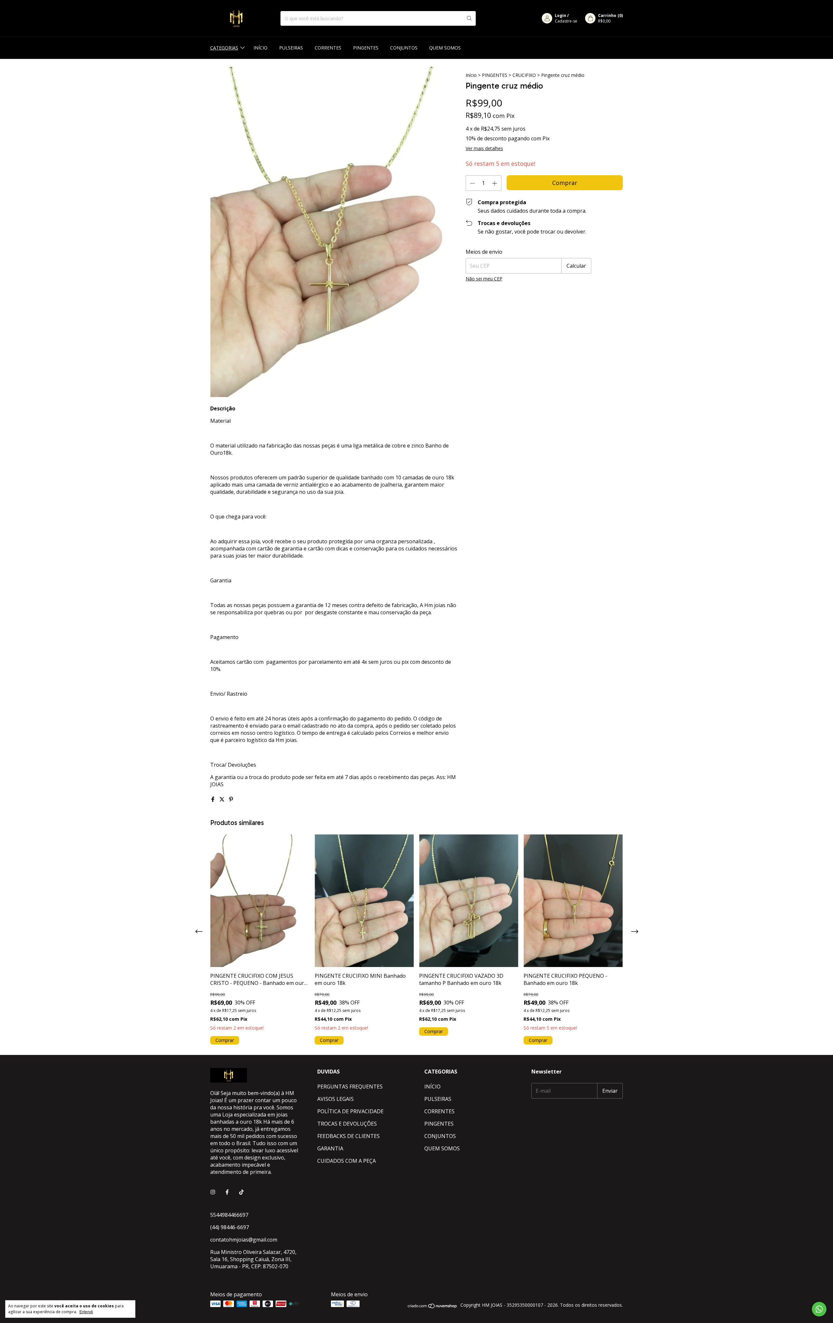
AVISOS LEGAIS (335, 1098)
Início (471, 75)
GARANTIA (330, 1148)
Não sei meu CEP (484, 279)
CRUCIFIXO (524, 75)
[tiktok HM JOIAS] (241, 1192)
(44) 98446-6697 (229, 1227)
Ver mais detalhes (484, 148)
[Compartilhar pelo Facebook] (213, 799)
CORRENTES (328, 48)
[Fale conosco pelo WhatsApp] (819, 1309)
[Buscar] (469, 18)
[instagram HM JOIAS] (212, 1192)
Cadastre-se (566, 21)
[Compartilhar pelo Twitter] (222, 799)
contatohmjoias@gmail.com (243, 1239)
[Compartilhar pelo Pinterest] (231, 799)
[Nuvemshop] (432, 1307)
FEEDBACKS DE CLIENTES (348, 1136)
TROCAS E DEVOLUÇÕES (347, 1123)
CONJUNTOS (403, 48)
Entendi (86, 1312)
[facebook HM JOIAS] (227, 1192)
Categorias (224, 48)
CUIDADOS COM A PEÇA (346, 1160)
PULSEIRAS (291, 48)
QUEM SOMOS (445, 48)
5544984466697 (229, 1214)
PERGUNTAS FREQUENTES (350, 1086)
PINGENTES (365, 48)
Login (560, 15)
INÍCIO (260, 48)
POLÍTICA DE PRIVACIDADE (350, 1111)
